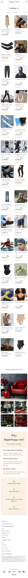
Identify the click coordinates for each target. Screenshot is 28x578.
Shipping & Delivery (6, 533)
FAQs (2, 529)
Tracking (3, 537)
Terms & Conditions (5, 551)
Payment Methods (5, 531)
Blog (2, 542)
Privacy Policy (4, 549)
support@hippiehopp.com (7, 523)
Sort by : (9, 12)
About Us (3, 544)
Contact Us (4, 546)
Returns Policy (4, 535)
